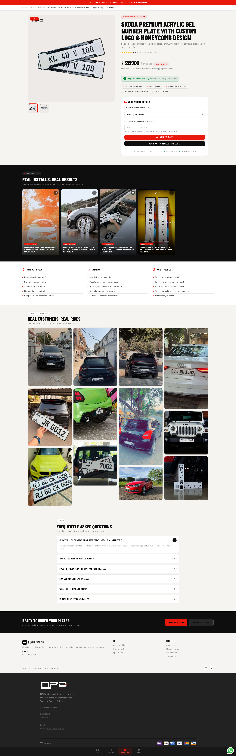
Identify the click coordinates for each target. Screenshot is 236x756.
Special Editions (120, 653)
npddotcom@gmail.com (57, 725)
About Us (124, 696)
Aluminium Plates (120, 645)
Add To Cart (167, 137)
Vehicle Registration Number (140, 121)
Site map (124, 706)
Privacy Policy (87, 696)
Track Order (171, 656)
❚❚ (56, 193)
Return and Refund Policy (86, 708)
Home (24, 7)
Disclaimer (85, 691)
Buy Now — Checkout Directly (165, 143)
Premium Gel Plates (37, 7)
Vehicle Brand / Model (137, 108)
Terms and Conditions (85, 716)
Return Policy (171, 653)
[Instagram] (206, 668)
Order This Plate (176, 622)
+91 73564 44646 (29, 654)
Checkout (124, 701)
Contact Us (171, 645)
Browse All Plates (201, 622)
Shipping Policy (172, 649)
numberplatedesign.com (62, 743)
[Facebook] (211, 668)
